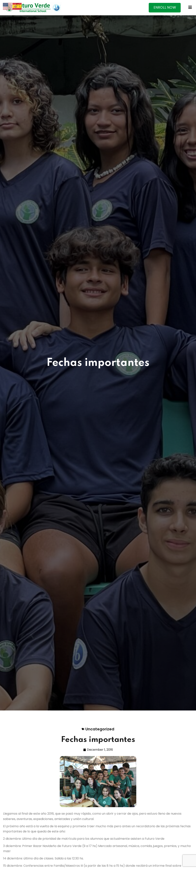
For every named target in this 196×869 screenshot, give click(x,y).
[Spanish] (17, 6)
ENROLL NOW (165, 7)
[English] (7, 6)
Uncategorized (99, 729)
